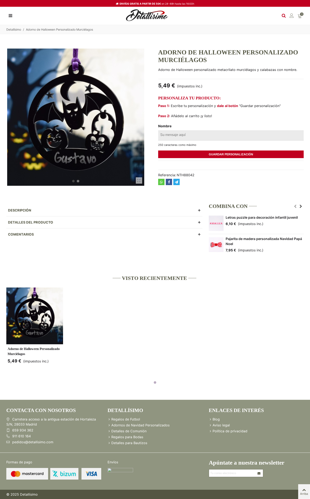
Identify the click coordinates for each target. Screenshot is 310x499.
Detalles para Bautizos (129, 443)
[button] (73, 181)
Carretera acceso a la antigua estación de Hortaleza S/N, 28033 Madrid (51, 421)
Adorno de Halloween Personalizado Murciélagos (34, 351)
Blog (216, 419)
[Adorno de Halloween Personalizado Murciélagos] (34, 315)
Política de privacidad (230, 431)
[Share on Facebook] (169, 182)
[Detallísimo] (147, 15)
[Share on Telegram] (176, 182)
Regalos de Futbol (125, 419)
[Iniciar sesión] (292, 15)
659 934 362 (22, 430)
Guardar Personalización (231, 154)
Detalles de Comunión (129, 431)
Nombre (165, 126)
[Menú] (10, 15)
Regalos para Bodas (127, 437)
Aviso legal (221, 425)
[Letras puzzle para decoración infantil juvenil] (216, 223)
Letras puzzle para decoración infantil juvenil (262, 217)
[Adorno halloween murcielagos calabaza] (139, 180)
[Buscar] (284, 15)
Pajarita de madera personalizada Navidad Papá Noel (264, 241)
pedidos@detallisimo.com (32, 442)
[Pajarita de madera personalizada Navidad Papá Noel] (216, 244)
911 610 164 (21, 436)
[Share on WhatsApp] (161, 182)
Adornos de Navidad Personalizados (140, 425)
